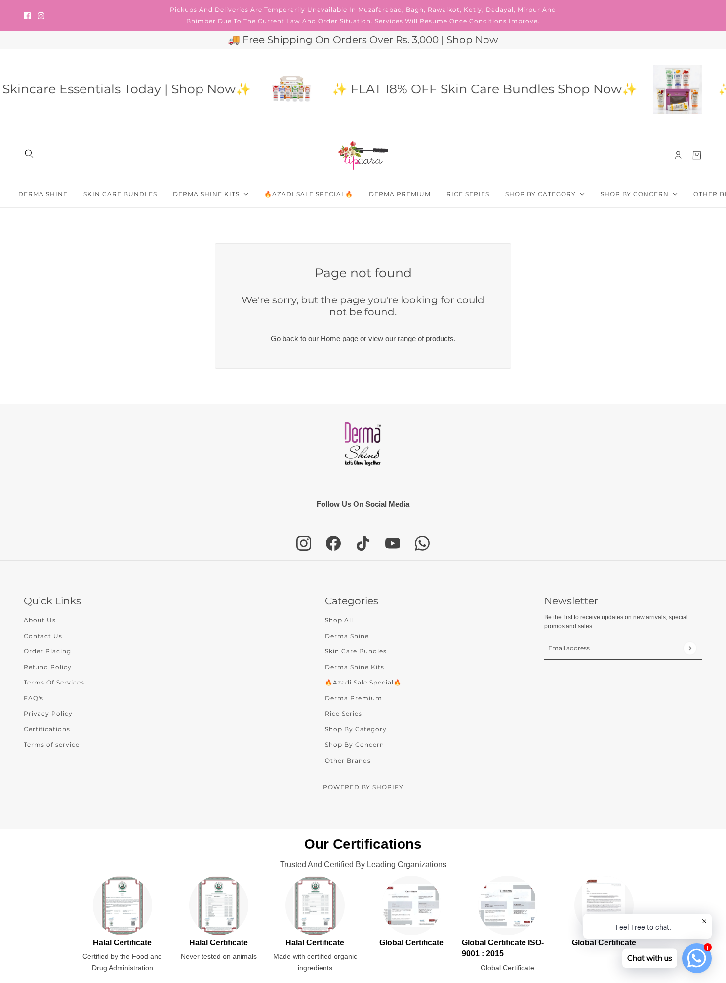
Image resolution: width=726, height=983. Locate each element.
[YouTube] (392, 543)
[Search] (29, 153)
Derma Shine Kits (354, 667)
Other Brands (348, 760)
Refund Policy (48, 667)
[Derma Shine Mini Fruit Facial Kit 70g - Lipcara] (275, 89)
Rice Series (343, 713)
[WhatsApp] (422, 543)
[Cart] (696, 155)
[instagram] (41, 15)
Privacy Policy (48, 713)
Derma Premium (353, 698)
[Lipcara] (363, 155)
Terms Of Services (54, 682)
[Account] (678, 155)
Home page (339, 338)
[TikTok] (363, 543)
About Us (40, 620)
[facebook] (27, 15)
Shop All (339, 620)
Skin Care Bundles (356, 651)
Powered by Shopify (363, 787)
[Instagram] (303, 543)
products (440, 338)
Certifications (47, 729)
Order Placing (47, 651)
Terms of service (52, 744)
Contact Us (43, 636)
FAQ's (33, 698)
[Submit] (689, 648)
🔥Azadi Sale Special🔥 (363, 682)
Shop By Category (356, 729)
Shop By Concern (354, 744)
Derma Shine (347, 636)
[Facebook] (333, 543)
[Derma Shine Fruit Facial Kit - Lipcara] (661, 89)
